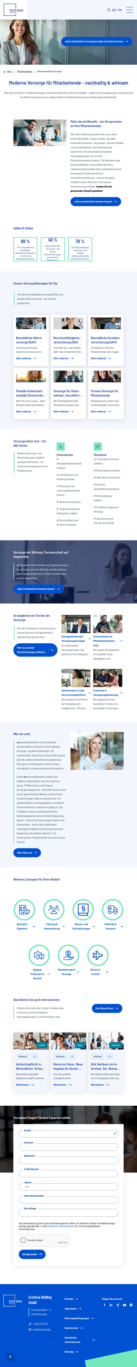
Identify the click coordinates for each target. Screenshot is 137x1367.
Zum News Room (104, 1008)
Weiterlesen (22, 1084)
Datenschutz (72, 1328)
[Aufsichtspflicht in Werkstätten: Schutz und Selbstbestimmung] (31, 1041)
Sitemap (69, 1351)
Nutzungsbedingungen (77, 1318)
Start (9, 71)
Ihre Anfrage (30, 1208)
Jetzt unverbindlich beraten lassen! (93, 201)
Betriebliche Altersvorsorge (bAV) (29, 340)
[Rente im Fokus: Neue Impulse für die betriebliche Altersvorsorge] (68, 1041)
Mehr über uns (24, 852)
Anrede (27, 1130)
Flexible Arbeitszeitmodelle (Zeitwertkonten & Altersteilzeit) (31, 394)
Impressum (71, 1308)
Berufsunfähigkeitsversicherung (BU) (67, 340)
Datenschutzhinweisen (61, 1226)
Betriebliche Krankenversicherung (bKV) (105, 340)
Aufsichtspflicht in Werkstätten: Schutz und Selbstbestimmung (30, 1067)
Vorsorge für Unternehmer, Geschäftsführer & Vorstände (66, 394)
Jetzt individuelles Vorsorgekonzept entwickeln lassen (94, 41)
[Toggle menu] (129, 10)
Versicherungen (24, 71)
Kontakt (69, 1299)
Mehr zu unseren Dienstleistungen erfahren (31, 649)
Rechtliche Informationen (72, 1339)
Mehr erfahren (23, 358)
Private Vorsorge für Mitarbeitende (104, 393)
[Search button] (109, 10)
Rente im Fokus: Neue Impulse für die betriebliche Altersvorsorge (68, 1067)
